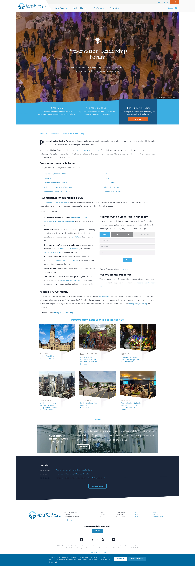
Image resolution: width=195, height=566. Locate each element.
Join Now (138, 119)
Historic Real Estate (157, 517)
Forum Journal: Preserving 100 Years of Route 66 (72, 474)
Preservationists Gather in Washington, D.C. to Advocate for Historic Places (131, 406)
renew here (124, 269)
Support (113, 9)
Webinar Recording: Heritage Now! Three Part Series (74, 470)
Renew (166, 2)
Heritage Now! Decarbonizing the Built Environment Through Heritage (89, 360)
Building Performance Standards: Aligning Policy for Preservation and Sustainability (48, 406)
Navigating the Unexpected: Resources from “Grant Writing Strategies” (80, 478)
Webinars (43, 134)
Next (127, 260)
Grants (106, 178)
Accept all (121, 559)
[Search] (177, 8)
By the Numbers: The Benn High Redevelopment (88, 405)
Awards (106, 174)
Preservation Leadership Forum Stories (58, 192)
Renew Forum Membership (73, 134)
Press (135, 519)
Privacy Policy (92, 552)
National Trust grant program (66, 260)
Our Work (97, 9)
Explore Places (79, 9)
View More (97, 419)
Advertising (154, 514)
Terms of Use (103, 552)
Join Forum (55, 134)
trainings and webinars (52, 252)
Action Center (109, 183)
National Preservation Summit (55, 183)
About (135, 512)
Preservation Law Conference (68, 249)
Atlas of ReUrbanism (111, 187)
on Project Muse (56, 174)
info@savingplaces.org (71, 520)
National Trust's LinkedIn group (71, 280)
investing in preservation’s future (87, 150)
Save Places (60, 9)
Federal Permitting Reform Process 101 (47, 357)
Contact (136, 514)
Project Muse (75, 237)
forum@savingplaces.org (137, 303)
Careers (136, 517)
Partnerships (155, 519)
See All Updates (97, 486)
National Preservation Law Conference (58, 187)
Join (174, 2)
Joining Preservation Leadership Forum (54, 202)
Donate (158, 2)
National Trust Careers (112, 192)
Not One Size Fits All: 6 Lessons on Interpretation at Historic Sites (130, 359)
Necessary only (137, 559)
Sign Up (97, 531)
